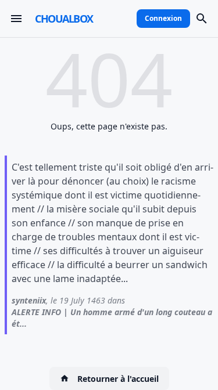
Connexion (163, 18)
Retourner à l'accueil (118, 378)
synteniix (29, 300)
